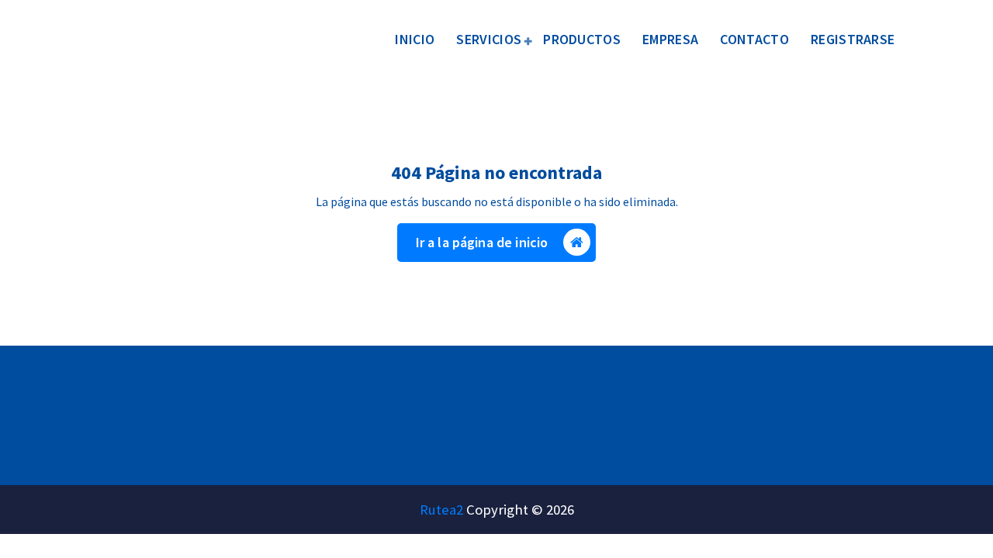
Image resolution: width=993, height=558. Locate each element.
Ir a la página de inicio (482, 242)
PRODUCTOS (582, 39)
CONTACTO (754, 39)
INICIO (414, 39)
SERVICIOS (488, 39)
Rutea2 (441, 509)
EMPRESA (670, 39)
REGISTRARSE (852, 39)
